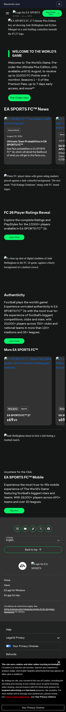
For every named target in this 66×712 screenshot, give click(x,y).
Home (7, 580)
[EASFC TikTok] (33, 528)
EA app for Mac (12, 595)
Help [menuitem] (9, 629)
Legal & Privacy (15, 637)
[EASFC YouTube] (25, 528)
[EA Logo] (22, 566)
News (7, 585)
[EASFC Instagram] (17, 528)
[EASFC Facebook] (48, 528)
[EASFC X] (41, 528)
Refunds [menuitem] (11, 654)
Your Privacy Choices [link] (25, 646)
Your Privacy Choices (33, 707)
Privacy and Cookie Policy (17, 697)
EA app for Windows (14, 590)
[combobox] (33, 539)
